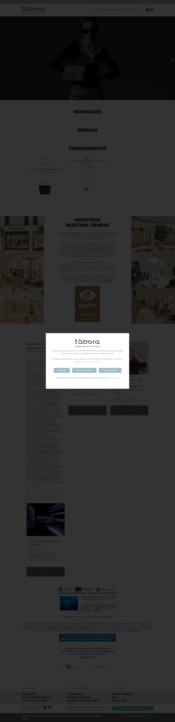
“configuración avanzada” (90, 362)
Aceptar (62, 370)
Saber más (114, 378)
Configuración (110, 370)
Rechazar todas (84, 370)
